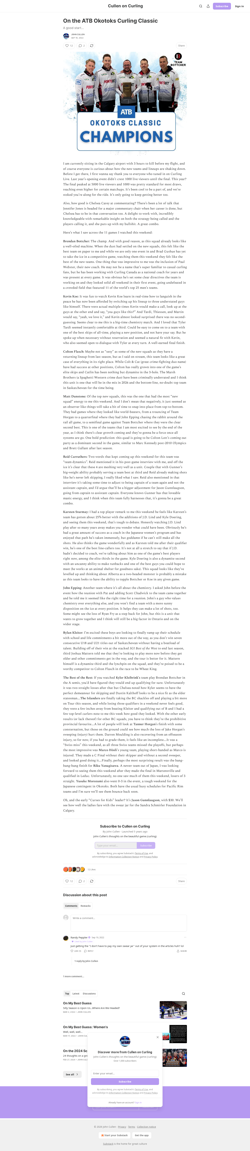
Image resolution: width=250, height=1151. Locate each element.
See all (70, 1074)
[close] (157, 1037)
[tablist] (78, 905)
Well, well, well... (72, 1031)
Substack (108, 1143)
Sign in (239, 6)
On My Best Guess (77, 1003)
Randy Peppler (79, 937)
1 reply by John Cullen (86, 961)
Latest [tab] (75, 993)
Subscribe (222, 6)
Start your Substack (116, 1135)
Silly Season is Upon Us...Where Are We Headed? (91, 1008)
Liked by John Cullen (83, 941)
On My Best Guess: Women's (85, 1027)
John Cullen (78, 34)
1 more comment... (73, 976)
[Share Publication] (208, 6)
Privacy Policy (150, 1092)
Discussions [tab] (89, 993)
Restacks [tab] (85, 905)
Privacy (122, 1126)
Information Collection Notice (124, 1092)
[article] (125, 1010)
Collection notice (146, 1126)
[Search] (200, 6)
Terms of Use (141, 1089)
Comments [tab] (71, 905)
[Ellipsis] (185, 937)
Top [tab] (67, 993)
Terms (131, 1126)
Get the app (142, 1135)
